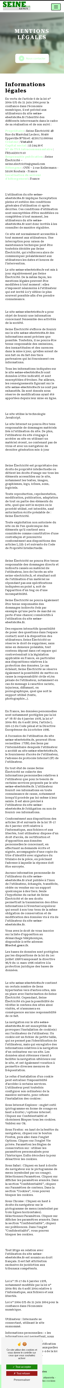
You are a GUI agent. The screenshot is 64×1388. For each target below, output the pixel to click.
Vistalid (26, 141)
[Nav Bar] (56, 6)
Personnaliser (22, 1379)
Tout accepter (23, 1366)
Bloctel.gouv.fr (16, 945)
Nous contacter (35, 58)
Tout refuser (23, 1373)
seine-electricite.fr (30, 269)
